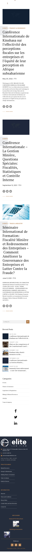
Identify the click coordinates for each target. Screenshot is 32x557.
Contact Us (3, 507)
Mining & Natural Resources (10, 394)
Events (5, 28)
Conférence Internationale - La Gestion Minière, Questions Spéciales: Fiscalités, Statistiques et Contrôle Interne (18, 361)
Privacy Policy (4, 500)
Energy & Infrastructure (6, 471)
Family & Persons (5, 481)
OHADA (5, 398)
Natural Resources (5, 468)
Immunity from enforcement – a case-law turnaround (19, 369)
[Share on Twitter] (7, 106)
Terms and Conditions (6, 497)
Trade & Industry (16, 223)
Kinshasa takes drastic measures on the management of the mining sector (18, 353)
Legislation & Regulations (9, 390)
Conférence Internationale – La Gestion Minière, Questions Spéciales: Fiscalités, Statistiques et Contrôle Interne (15, 161)
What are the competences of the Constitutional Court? (19, 345)
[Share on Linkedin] (10, 106)
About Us (3, 493)
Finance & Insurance (17, 28)
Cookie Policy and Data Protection (9, 503)
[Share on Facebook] (4, 106)
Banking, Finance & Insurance (8, 474)
